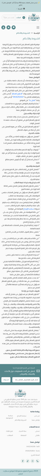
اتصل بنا (32, 100)
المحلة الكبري (35, 455)
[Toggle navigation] (38, 27)
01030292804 (18, 97)
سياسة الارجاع (21, 416)
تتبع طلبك (9, 431)
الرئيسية (37, 33)
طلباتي (37, 435)
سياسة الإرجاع (28, 209)
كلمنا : (33, 446)
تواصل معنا (36, 420)
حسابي (37, 431)
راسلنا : (32, 451)
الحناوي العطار (17, 94)
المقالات (10, 435)
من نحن (37, 416)
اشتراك (6, 380)
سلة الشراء (22, 431)
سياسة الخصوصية (9, 417)
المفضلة (23, 435)
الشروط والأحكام (20, 420)
